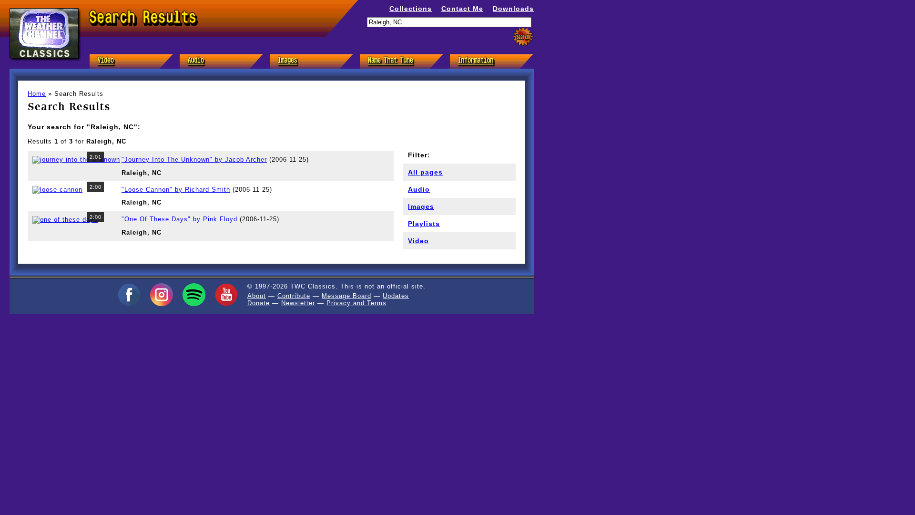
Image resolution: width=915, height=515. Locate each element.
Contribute (293, 295)
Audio (419, 189)
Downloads (513, 8)
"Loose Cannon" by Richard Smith (176, 189)
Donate (258, 303)
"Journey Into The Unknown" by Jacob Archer (194, 159)
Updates (396, 295)
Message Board (346, 295)
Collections (410, 8)
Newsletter (298, 303)
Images (421, 206)
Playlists (424, 223)
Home (37, 93)
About (256, 295)
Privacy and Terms (356, 303)
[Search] (523, 37)
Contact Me (462, 8)
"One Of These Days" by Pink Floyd (179, 219)
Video (418, 241)
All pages (425, 172)
